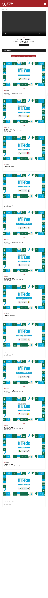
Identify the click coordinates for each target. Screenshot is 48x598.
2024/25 (18, 56)
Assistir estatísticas (24, 45)
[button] (45, 3)
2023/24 (23, 56)
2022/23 (28, 56)
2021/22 (33, 56)
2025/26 (13, 56)
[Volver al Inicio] (8, 3)
